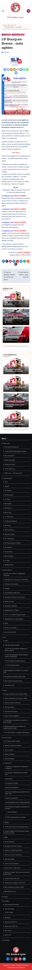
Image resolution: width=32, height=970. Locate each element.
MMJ (6, 837)
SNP (6, 482)
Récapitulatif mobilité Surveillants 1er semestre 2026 (14, 371)
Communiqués (6, 34)
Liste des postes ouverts (12, 645)
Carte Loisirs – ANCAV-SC (13, 868)
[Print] (11, 69)
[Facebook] (4, 69)
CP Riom (7, 499)
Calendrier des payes (11, 711)
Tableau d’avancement (11, 584)
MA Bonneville (9, 565)
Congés (7, 588)
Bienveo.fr (9, 779)
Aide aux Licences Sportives (13, 854)
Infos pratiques (7, 570)
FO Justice (6, 901)
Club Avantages (9, 758)
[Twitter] (8, 69)
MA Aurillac (8, 503)
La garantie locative (12, 783)
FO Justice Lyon (15, 17)
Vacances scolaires (10, 627)
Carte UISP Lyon (10, 469)
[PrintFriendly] (24, 69)
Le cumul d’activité (10, 632)
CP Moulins (8, 490)
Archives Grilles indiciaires (13, 702)
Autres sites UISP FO (11, 926)
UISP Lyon (6, 443)
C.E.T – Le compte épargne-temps (15, 614)
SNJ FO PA (8, 930)
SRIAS (7, 822)
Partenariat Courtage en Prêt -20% (15, 882)
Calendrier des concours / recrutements (16, 579)
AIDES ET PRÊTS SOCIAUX (13, 850)
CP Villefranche (9, 538)
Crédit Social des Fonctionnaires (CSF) (16, 826)
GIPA (6, 623)
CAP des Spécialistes (12, 665)
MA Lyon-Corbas (10, 534)
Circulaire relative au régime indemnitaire (17, 732)
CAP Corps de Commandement (15, 661)
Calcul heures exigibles (12, 716)
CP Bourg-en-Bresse (18, 34)
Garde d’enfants (9, 754)
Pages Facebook (10, 460)
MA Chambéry (9, 556)
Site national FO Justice (12, 904)
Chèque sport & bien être (12, 878)
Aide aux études (9, 859)
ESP (17, 332)
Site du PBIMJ (12, 812)
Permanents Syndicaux (12, 447)
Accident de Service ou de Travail (15, 597)
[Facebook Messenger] (16, 72)
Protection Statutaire (11, 606)
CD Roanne (8, 508)
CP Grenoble (9, 551)
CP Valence (8, 547)
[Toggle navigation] (3, 11)
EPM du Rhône (9, 530)
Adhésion (8, 917)
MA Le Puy (8, 512)
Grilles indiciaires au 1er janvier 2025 (16, 698)
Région (7, 486)
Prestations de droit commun (13, 846)
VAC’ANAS (9, 912)
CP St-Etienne (9, 516)
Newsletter (6, 940)
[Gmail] (17, 69)
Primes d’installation (12, 787)
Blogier (13, 967)
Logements (8, 763)
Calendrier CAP (9, 685)
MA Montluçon (9, 495)
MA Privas (8, 525)
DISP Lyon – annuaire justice (13, 473)
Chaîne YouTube (10, 464)
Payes (5, 690)
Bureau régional (9, 455)
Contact (5, 896)
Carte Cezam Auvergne (12, 863)
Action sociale (7, 737)
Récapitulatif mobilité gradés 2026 (15, 676)
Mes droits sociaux (10, 891)
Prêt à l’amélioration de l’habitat (15, 817)
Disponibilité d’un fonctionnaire (14, 619)
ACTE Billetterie (9, 841)
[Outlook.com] (20, 69)
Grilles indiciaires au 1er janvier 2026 (16, 694)
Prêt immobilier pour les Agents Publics (18, 802)
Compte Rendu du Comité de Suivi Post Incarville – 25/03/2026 (15, 337)
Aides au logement (12, 798)
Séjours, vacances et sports (13, 745)
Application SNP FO (11, 922)
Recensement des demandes (13, 681)
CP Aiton (7, 560)
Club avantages (9, 909)
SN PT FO (8, 935)
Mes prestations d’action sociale (14, 887)
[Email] (14, 69)
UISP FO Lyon (19, 315)
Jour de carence (9, 707)
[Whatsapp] (27, 69)
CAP (7, 366)
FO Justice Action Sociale (12, 741)
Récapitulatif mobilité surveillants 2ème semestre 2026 (15, 424)
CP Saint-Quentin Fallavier (13, 543)
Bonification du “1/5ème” (12, 610)
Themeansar (21, 967)
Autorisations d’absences (12, 592)
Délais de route (9, 601)
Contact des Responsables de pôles (15, 451)
